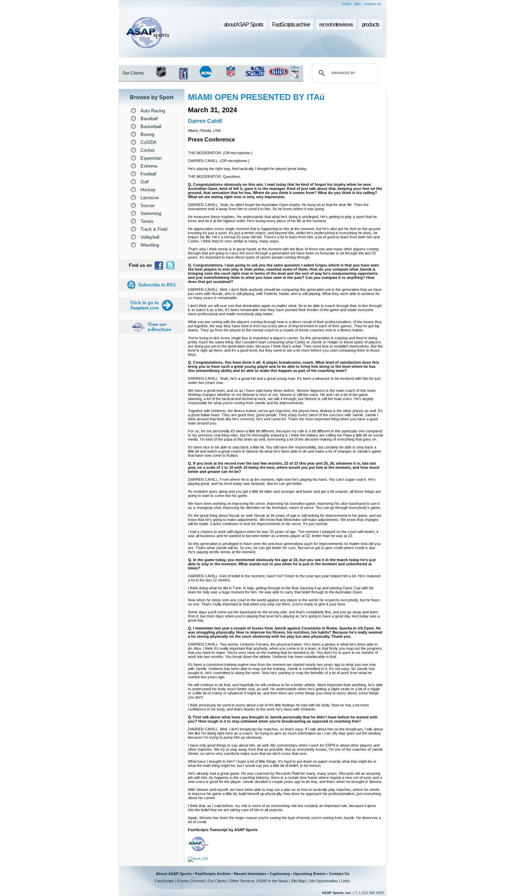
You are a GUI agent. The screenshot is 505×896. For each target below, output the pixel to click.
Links (345, 881)
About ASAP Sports (174, 874)
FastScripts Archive (213, 874)
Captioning (280, 874)
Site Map (298, 881)
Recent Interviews (250, 874)
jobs (357, 4)
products (370, 24)
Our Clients (216, 881)
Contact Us (339, 874)
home (346, 4)
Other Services (242, 881)
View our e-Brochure (159, 327)
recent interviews (336, 24)
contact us (372, 4)
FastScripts (164, 881)
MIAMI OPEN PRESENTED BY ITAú (256, 97)
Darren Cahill (205, 121)
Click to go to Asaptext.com (144, 305)
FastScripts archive (291, 24)
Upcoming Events (309, 874)
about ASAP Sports (243, 24)
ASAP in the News (273, 881)
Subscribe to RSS (157, 284)
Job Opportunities (323, 881)
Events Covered (190, 881)
